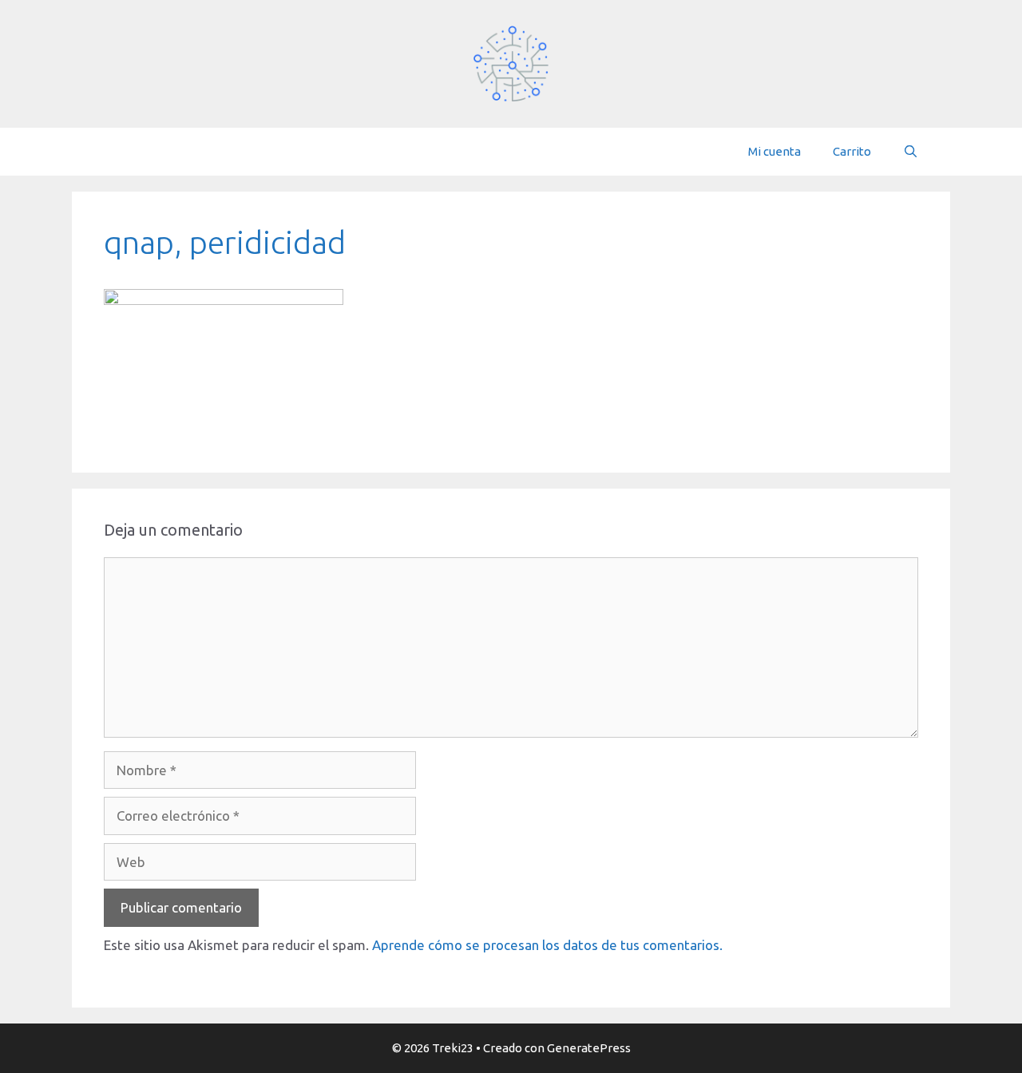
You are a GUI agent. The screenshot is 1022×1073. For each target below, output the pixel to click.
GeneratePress (589, 1048)
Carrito (852, 151)
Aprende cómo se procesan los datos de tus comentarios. (547, 944)
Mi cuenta (774, 151)
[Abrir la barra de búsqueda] (910, 152)
